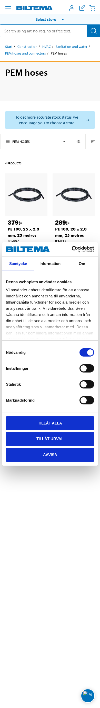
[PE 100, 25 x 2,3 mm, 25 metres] (26, 194)
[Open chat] (88, 695)
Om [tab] (82, 263)
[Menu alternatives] (8, 8)
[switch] (86, 368)
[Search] (93, 30)
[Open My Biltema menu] (72, 8)
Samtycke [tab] (18, 263)
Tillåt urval (50, 439)
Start (9, 46)
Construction (27, 46)
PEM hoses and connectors (25, 53)
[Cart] (92, 8)
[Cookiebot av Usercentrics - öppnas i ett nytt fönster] (72, 249)
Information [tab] (50, 263)
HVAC (46, 46)
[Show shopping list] (82, 8)
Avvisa (50, 455)
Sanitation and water (71, 46)
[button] (50, 19)
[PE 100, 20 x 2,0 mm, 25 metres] (74, 194)
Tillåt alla (50, 423)
